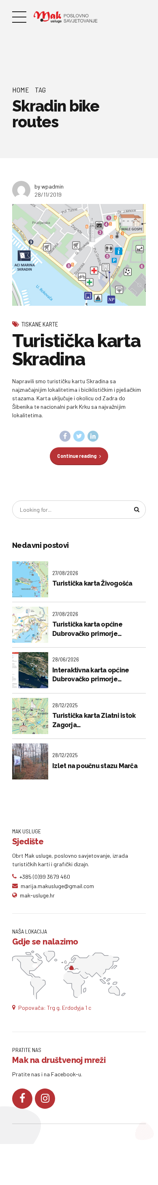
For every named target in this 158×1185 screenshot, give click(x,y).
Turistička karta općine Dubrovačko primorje (87, 628)
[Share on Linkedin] (93, 436)
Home (20, 89)
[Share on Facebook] (65, 436)
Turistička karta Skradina (76, 350)
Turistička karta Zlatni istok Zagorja (93, 720)
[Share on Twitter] (79, 436)
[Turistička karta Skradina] (79, 255)
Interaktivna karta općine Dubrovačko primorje (90, 674)
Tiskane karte (39, 324)
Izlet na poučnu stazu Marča (94, 766)
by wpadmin (49, 186)
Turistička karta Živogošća (92, 583)
